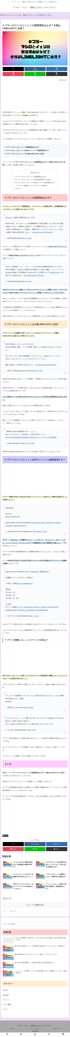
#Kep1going (28, 607)
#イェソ (39, 437)
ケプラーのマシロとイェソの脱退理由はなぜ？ (31, 176)
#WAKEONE (36, 523)
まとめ (18, 188)
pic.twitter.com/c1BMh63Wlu (37, 610)
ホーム (13, 1028)
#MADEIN (25, 437)
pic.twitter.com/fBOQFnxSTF (15, 526)
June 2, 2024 (31, 730)
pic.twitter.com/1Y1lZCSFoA (42, 232)
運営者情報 (35, 1031)
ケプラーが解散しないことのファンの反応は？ (33, 185)
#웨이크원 (44, 523)
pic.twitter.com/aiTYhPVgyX (34, 275)
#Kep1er (8, 217)
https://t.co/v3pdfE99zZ (13, 437)
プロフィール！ (57, 1028)
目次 (32, 172)
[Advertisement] (35, 95)
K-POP (6, 835)
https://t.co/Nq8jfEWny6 (24, 583)
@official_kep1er (11, 610)
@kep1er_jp (22, 610)
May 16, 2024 (26, 281)
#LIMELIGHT (55, 272)
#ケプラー (20, 607)
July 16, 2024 (30, 443)
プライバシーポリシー (35, 1028)
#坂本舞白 (53, 437)
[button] (56, 74)
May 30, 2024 (26, 238)
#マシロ (46, 437)
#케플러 (58, 523)
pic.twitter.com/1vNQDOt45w (45, 365)
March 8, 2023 (37, 371)
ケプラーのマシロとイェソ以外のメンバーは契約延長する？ (35, 182)
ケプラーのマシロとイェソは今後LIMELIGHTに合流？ (33, 179)
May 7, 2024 (33, 616)
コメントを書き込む (35, 905)
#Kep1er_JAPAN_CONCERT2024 (45, 607)
